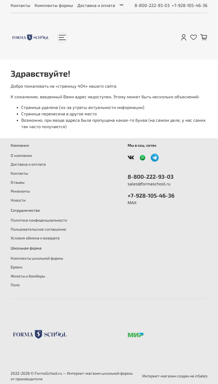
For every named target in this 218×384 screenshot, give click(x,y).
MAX (132, 202)
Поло (15, 285)
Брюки (16, 267)
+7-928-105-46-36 (189, 5)
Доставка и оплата (96, 5)
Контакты (20, 5)
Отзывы (17, 182)
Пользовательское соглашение (38, 229)
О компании (21, 155)
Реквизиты (20, 191)
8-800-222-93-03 (152, 5)
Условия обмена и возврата (35, 238)
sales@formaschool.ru (149, 183)
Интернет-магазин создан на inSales (174, 376)
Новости (18, 200)
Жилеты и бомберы (28, 276)
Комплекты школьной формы (37, 258)
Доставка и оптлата (28, 164)
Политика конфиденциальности (39, 220)
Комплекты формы (54, 5)
